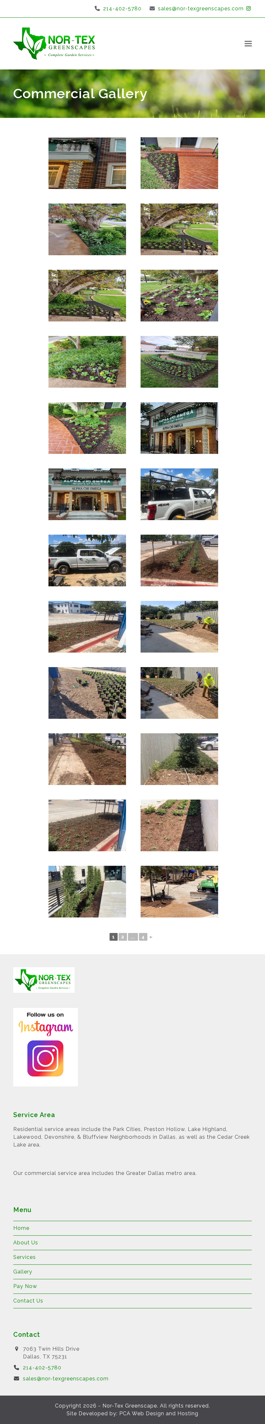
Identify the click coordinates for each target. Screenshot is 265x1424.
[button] (248, 44)
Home (21, 1228)
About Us (25, 1243)
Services (24, 1257)
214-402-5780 (122, 8)
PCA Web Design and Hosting (158, 1413)
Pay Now (25, 1286)
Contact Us (28, 1301)
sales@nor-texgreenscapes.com (201, 8)
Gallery (22, 1272)
